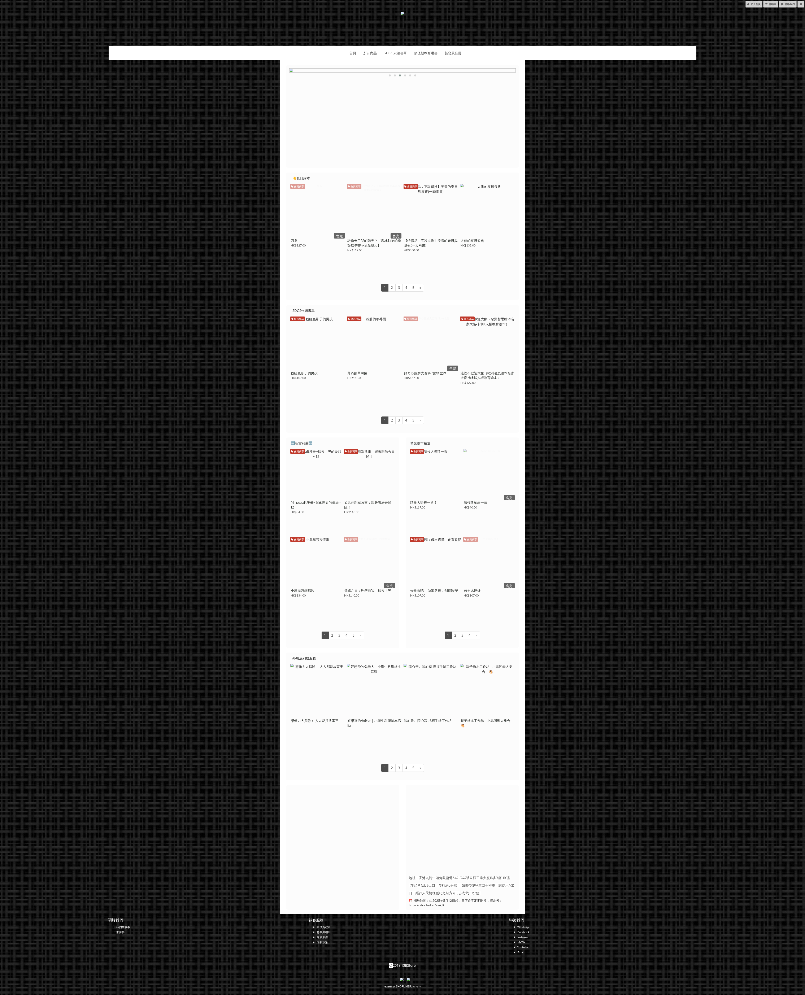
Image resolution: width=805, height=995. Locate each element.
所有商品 (370, 53)
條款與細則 (324, 932)
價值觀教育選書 (426, 53)
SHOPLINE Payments (409, 986)
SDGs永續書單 (395, 53)
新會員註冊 (453, 53)
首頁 (352, 53)
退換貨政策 (324, 927)
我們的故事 (123, 927)
